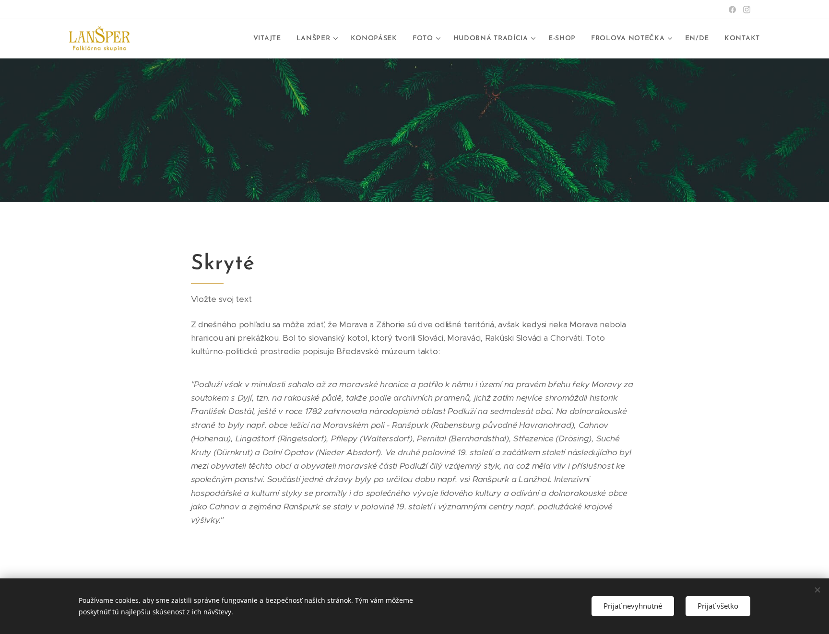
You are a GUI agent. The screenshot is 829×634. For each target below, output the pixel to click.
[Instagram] (747, 9)
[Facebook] (732, 9)
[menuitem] (270, 39)
